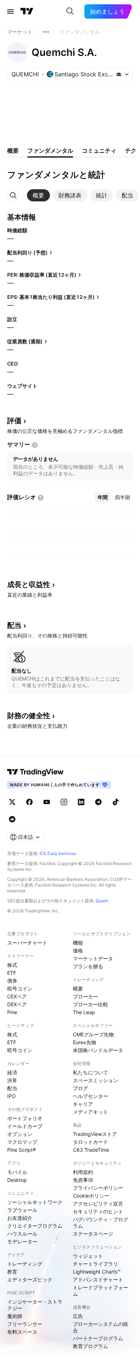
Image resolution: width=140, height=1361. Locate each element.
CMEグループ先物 (93, 1034)
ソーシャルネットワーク (34, 1202)
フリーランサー (24, 1324)
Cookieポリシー (91, 1196)
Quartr (101, 900)
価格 (78, 950)
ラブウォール (22, 1210)
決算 (12, 1080)
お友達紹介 (19, 1218)
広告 (78, 1316)
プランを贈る (88, 966)
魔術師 (14, 1316)
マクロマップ (22, 1142)
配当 (12, 1088)
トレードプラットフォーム (100, 1290)
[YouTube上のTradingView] (47, 802)
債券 (12, 981)
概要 (78, 988)
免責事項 (83, 1180)
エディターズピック (29, 1279)
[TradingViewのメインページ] (26, 11)
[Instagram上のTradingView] (64, 802)
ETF (11, 973)
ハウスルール (22, 1234)
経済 (12, 1072)
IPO (11, 1096)
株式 (12, 965)
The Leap (84, 1012)
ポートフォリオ (24, 1118)
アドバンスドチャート (98, 1279)
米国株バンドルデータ (98, 1050)
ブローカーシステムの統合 (100, 1327)
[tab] (38, 195)
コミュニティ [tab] (99, 150)
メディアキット (90, 1112)
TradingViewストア (95, 1134)
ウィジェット (88, 1256)
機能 (78, 943)
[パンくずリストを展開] (46, 32)
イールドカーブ (24, 1126)
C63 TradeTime (91, 1150)
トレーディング (24, 1264)
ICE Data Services (57, 853)
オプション (19, 1134)
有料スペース (22, 1332)
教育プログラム (90, 1346)
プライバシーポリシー (98, 1188)
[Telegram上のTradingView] (98, 802)
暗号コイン (19, 988)
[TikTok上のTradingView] (116, 802)
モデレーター (22, 1241)
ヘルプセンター (90, 1096)
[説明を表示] (35, 445)
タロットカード (90, 1142)
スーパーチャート (27, 943)
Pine (12, 1012)
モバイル (17, 1172)
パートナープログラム (98, 1338)
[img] (119, 74)
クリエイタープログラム (34, 1226)
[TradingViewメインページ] (35, 772)
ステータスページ (93, 1234)
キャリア (83, 1104)
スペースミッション (95, 1080)
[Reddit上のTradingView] (12, 819)
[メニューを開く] (10, 11)
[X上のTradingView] (12, 802)
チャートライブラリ (95, 1264)
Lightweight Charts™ (97, 1272)
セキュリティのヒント (98, 1211)
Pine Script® (21, 1150)
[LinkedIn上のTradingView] (81, 802)
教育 (12, 1272)
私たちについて (90, 1072)
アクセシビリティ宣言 (98, 1203)
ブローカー (85, 996)
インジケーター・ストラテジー (34, 1305)
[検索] (70, 11)
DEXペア (17, 1004)
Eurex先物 (84, 1042)
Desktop (17, 1180)
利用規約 (83, 1172)
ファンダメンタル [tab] (50, 150)
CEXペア (17, 996)
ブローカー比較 (90, 1004)
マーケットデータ (93, 958)
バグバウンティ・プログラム (100, 1222)
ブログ (80, 1088)
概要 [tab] (13, 150)
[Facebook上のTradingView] (29, 802)
